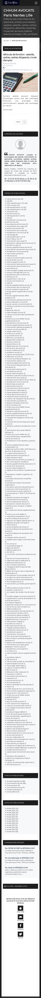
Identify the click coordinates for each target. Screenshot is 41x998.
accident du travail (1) (14, 624)
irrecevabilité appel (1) (14, 546)
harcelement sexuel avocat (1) (17, 630)
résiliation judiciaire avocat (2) (18, 411)
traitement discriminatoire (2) (17, 397)
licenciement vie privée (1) (16, 634)
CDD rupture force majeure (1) (18, 704)
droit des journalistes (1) (15, 741)
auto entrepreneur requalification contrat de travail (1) (18, 717)
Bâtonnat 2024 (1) (13, 548)
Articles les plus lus (13, 764)
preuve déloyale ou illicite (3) (17, 302)
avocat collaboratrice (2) (15, 350)
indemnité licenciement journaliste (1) (20, 460)
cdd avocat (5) (12, 256)
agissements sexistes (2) (15, 340)
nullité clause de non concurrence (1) (20, 689)
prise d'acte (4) (12, 268)
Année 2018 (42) (12, 823)
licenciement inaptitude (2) (16, 390)
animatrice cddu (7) (14, 245)
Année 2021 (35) (12, 817)
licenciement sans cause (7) (17, 241)
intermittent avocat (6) (15, 254)
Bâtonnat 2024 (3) (13, 310)
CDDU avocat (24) (13, 205)
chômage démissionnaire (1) (17, 720)
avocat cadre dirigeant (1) (16, 468)
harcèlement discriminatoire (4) (18, 275)
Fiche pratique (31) (13, 785)
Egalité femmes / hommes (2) (17, 346)
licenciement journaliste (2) (17, 401)
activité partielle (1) (13, 682)
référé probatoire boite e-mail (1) (18, 588)
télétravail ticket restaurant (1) (18, 672)
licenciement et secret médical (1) (19, 491)
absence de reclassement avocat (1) (19, 643)
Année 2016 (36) (12, 827)
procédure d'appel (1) (14, 603)
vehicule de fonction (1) (15, 680)
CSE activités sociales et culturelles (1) (20, 661)
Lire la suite (7, 110)
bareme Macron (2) (13, 344)
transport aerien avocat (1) (16, 537)
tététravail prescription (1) (16, 563)
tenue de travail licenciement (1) (18, 617)
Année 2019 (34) (12, 821)
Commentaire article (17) (16, 787)
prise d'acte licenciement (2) (17, 415)
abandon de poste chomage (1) (18, 497)
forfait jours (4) (12, 277)
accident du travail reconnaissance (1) (20, 579)
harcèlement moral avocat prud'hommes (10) (15, 221)
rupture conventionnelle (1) (16, 668)
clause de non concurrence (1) (17, 693)
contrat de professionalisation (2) (19, 359)
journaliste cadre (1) (14, 657)
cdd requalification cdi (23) (16, 207)
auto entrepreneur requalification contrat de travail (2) (18, 438)
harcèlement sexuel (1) (15, 632)
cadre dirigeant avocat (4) (16, 262)
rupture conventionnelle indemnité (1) (20, 762)
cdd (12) (9, 218)
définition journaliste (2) (15, 338)
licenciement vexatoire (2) (16, 361)
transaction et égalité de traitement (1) (21, 746)
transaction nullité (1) (14, 674)
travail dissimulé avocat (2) (16, 369)
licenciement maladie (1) (15, 622)
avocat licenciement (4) (15, 281)
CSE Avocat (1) (12, 659)
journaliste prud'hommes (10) (17, 224)
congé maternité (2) (14, 331)
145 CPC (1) (10, 552)
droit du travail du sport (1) (16, 701)
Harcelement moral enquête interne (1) (21, 575)
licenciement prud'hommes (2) (18, 388)
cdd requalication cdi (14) (16, 216)
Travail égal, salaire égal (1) (16, 666)
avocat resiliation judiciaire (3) (18, 289)
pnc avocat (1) (12, 544)
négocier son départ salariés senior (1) (20, 521)
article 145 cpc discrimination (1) (18, 607)
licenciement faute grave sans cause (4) (21, 264)
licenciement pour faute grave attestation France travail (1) (17, 646)
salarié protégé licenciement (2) (18, 363)
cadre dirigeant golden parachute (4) (20, 270)
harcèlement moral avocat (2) (17, 382)
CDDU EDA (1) (12, 525)
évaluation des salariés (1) (16, 756)
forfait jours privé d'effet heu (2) (18, 434)
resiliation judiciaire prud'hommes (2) (20, 376)
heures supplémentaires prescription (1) (21, 464)
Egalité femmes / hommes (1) (17, 619)
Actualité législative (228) (16, 781)
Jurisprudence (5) (13, 792)
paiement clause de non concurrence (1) (21, 605)
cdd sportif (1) (12, 699)
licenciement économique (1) (17, 500)
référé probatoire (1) (14, 550)
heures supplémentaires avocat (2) (19, 413)
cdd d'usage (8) (12, 235)
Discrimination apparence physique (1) (21, 691)
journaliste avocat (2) (14, 336)
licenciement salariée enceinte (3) (19, 300)
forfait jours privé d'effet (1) (16, 514)
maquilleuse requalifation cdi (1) (18, 516)
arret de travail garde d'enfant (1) (18, 714)
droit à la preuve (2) (14, 405)
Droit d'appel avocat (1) (15, 582)
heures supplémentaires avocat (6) (19, 247)
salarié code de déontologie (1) (18, 729)
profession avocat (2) (14, 352)
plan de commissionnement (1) (18, 558)
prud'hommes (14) (13, 214)
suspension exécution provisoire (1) (19, 722)
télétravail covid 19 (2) (14, 357)
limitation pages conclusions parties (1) (21, 596)
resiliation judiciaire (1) (15, 590)
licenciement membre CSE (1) (17, 613)
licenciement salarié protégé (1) (18, 615)
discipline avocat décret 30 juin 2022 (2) (21, 380)
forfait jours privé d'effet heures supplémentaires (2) (17, 408)
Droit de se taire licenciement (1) (18, 636)
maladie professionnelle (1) (16, 628)
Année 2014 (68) (12, 832)
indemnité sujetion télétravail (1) (18, 561)
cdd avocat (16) (12, 212)
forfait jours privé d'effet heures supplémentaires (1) (17, 696)
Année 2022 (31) (12, 815)
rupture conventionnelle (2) (17, 329)
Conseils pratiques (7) (14, 790)
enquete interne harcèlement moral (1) (21, 739)
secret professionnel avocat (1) (18, 502)
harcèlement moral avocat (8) (17, 233)
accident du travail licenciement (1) (19, 577)
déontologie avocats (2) (15, 384)
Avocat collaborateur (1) (15, 737)
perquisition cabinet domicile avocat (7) (21, 243)
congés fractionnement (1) (16, 453)
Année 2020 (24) (12, 819)
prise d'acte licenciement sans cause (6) (21, 249)
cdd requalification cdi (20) (16, 209)
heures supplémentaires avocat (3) (19, 285)
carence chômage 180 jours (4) (18, 273)
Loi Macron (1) (12, 651)
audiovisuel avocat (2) (14, 386)
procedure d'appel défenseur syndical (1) (21, 748)
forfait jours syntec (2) (15, 333)
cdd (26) (10, 201)
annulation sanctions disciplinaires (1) (20, 487)
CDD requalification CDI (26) (17, 203)
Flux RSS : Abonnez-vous (16, 886)
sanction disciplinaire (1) (15, 727)
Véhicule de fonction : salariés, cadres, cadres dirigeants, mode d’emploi (20, 57)
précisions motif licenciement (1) (18, 489)
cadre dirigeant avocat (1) (16, 664)
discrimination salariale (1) (16, 565)
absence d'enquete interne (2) (17, 403)
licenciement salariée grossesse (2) (19, 327)
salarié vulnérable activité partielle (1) (20, 685)
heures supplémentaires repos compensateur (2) (17, 446)
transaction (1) (12, 678)
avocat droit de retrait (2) (16, 348)
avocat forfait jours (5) (15, 260)
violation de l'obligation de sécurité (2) (21, 399)
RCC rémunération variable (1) (17, 462)
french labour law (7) (14, 239)
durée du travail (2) (13, 342)
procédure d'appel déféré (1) (17, 712)
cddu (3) (10, 283)
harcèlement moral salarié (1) (17, 649)
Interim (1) (10, 687)
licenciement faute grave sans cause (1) (21, 725)
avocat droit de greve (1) (15, 466)
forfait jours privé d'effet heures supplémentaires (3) (17, 320)
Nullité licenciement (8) (15, 228)
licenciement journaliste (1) (16, 743)
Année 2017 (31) (12, 825)
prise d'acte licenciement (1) (17, 676)
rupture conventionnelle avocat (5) (19, 258)
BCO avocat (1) (12, 670)
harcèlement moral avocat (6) (17, 251)
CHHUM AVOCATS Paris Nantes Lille (19, 70)
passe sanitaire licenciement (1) (18, 455)
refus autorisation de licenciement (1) (20, 611)
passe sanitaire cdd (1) (14, 458)
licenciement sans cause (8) (17, 230)
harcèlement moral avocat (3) (17, 323)
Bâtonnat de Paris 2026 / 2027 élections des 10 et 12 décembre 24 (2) (20, 450)
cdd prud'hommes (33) (15, 199)
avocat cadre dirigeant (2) (16, 373)
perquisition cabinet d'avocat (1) (18, 504)
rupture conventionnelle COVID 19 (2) (20, 355)
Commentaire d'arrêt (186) (16, 783)
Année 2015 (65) (12, 829)
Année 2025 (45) (12, 808)
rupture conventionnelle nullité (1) (19, 706)
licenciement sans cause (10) (17, 226)
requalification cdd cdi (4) (16, 279)
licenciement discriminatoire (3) (18, 287)
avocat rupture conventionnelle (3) (19, 304)
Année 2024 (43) (12, 811)
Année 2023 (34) (12, 813)
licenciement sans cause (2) (17, 378)
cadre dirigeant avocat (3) (16, 312)
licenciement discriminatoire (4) (18, 266)
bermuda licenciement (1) (16, 626)
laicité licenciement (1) (15, 735)
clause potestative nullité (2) (17, 392)
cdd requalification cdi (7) (16, 237)
